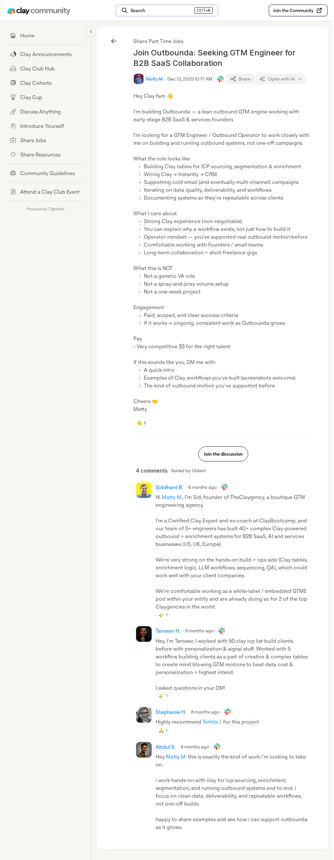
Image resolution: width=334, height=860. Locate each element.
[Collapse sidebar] (91, 31)
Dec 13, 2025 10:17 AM (189, 79)
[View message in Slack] (220, 78)
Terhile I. (212, 721)
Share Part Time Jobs (158, 41)
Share (244, 79)
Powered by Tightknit (45, 208)
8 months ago (202, 487)
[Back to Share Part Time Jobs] (113, 41)
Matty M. (172, 497)
